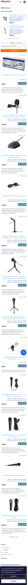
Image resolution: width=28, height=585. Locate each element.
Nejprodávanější (5, 46)
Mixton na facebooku (8, 554)
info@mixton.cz (6, 548)
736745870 (5, 550)
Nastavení (13, 576)
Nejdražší (19, 43)
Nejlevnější (12, 43)
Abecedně (13, 46)
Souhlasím (13, 581)
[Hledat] (16, 2)
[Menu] (24, 2)
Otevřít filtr (14, 50)
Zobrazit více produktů (13, 38)
